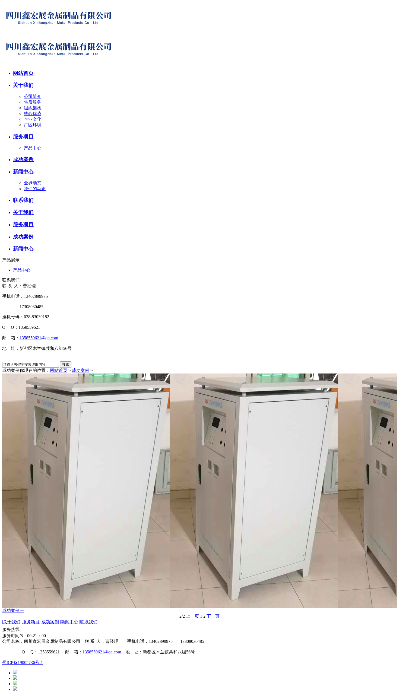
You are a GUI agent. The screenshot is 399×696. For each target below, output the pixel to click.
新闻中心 (69, 622)
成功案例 (80, 370)
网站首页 (58, 370)
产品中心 (32, 148)
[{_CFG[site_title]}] (58, 32)
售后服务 (32, 102)
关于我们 (11, 622)
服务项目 (30, 622)
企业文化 (32, 119)
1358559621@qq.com (39, 338)
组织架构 (32, 108)
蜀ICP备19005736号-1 (22, 662)
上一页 (192, 616)
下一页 (213, 616)
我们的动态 (35, 188)
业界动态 (32, 183)
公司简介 (32, 96)
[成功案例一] (199, 490)
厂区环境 (32, 125)
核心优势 (32, 113)
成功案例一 (13, 610)
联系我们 (88, 622)
